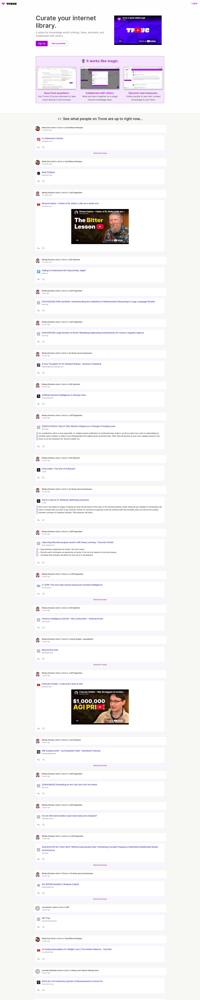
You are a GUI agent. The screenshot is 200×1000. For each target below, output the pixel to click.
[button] (42, 43)
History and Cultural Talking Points (84, 970)
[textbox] (100, 437)
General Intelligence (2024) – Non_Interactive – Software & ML (72, 618)
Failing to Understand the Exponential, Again (64, 270)
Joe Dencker (47, 907)
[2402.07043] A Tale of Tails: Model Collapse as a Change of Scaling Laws (78, 426)
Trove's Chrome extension (55, 96)
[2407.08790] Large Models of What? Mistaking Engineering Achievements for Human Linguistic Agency (93, 332)
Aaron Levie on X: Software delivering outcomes (65, 500)
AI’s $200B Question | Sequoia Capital (60, 884)
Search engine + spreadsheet (81, 639)
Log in (195, 3)
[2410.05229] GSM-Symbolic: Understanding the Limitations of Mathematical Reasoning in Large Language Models (98, 301)
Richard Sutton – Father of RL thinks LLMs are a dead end (70, 203)
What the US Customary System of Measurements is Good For (72, 981)
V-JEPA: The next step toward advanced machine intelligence (72, 585)
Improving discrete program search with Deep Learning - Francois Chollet (77, 542)
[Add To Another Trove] (38, 147)
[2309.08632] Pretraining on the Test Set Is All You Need (69, 784)
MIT (67, 907)
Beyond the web (50, 650)
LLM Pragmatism (75, 193)
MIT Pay (46, 918)
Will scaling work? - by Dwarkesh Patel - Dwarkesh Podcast (71, 750)
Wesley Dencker (48, 193)
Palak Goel (46, 128)
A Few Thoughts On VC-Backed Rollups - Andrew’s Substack (71, 364)
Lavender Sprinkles (49, 970)
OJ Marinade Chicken (52, 138)
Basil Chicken (48, 172)
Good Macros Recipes (74, 128)
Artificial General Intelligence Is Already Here (64, 395)
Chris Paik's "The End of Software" (59, 468)
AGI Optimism (74, 260)
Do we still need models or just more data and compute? (69, 816)
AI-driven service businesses (80, 353)
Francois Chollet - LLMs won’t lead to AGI (62, 684)
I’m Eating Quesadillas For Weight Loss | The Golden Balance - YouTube (77, 949)
